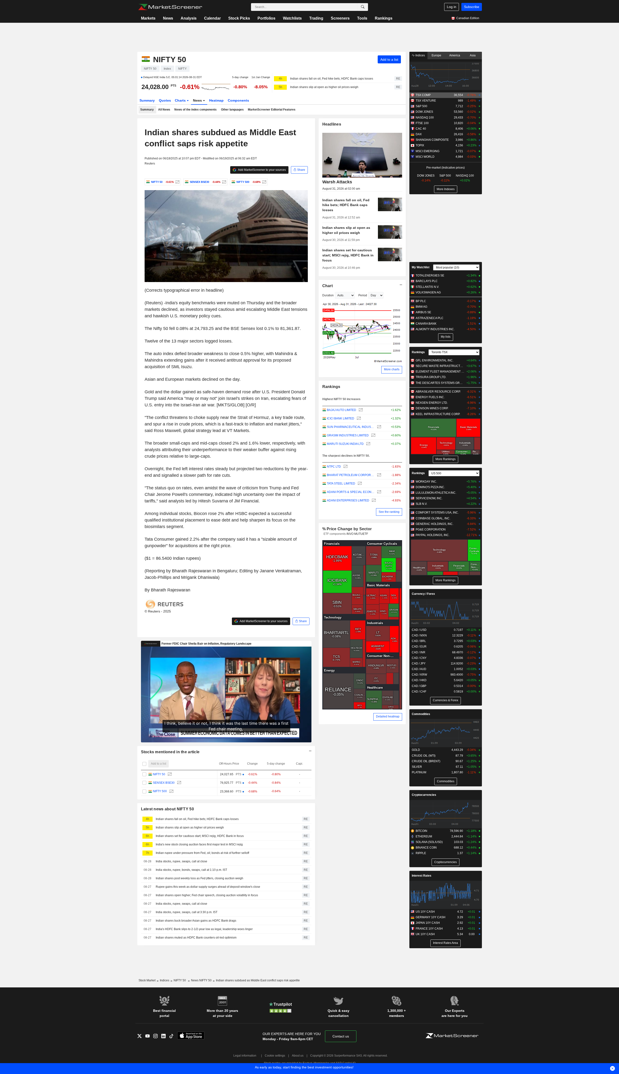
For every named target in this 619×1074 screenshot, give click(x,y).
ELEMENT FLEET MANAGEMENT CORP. (440, 371)
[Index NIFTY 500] (263, 182)
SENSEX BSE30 (164, 782)
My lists (445, 336)
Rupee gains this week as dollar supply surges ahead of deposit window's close (208, 886)
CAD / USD (419, 630)
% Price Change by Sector (347, 529)
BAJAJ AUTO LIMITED (341, 410)
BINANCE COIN (426, 847)
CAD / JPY (419, 663)
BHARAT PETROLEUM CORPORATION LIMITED (351, 475)
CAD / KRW (419, 674)
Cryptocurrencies (424, 795)
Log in (451, 7)
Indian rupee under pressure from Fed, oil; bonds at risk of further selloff (202, 853)
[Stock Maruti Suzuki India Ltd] (367, 444)
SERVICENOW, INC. (429, 498)
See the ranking (389, 512)
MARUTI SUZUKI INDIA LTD (345, 444)
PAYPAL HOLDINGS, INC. (433, 535)
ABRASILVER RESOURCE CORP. (438, 391)
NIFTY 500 (160, 791)
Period (362, 295)
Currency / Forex (423, 594)
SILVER (417, 766)
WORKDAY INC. (426, 481)
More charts (391, 369)
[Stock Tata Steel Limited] (359, 483)
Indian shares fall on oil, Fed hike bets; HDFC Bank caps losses (331, 78)
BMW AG (421, 306)
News (168, 18)
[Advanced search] (362, 7)
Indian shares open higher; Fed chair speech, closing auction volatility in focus (207, 895)
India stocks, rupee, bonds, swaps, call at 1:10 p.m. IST (191, 870)
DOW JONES (424, 111)
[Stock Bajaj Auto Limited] (360, 410)
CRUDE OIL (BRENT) (426, 761)
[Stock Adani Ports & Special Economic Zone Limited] (378, 492)
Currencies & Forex (445, 700)
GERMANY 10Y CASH (430, 917)
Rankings (383, 18)
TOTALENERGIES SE (430, 275)
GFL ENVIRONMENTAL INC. (434, 360)
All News (164, 109)
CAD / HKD (419, 680)
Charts (181, 100)
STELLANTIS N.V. (427, 287)
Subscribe (471, 7)
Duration (328, 295)
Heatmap (216, 100)
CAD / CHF (419, 691)
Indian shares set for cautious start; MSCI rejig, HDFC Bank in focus (200, 836)
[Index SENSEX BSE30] (223, 182)
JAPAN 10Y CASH (428, 923)
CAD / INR (418, 652)
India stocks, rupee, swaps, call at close (181, 861)
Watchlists (292, 18)
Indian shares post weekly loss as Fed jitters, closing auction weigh (199, 878)
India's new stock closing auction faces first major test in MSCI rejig (199, 844)
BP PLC (421, 301)
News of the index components (195, 109)
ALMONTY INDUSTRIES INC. (435, 329)
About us (297, 1055)
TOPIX (420, 145)
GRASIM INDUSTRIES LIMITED (348, 435)
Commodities (421, 714)
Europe (436, 55)
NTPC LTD (334, 466)
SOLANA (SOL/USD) (429, 842)
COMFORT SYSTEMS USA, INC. (437, 512)
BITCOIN (421, 831)
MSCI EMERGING (427, 151)
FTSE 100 (422, 123)
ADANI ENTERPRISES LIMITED (348, 500)
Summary (147, 100)
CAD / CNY (419, 658)
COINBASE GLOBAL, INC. (433, 518)
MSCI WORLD (425, 156)
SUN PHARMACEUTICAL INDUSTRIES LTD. (351, 427)
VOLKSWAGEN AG (428, 292)
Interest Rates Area (445, 943)
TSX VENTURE (426, 100)
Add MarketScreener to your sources (261, 170)
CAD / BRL (419, 641)
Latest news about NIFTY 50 (167, 809)
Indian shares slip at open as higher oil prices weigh (324, 87)
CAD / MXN (419, 635)
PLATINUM (419, 772)
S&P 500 (421, 106)
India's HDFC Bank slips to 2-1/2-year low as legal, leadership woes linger (204, 929)
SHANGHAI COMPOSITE (432, 140)
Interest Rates (421, 875)
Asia (473, 55)
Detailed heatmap (387, 716)
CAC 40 (421, 128)
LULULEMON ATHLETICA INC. (436, 492)
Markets (148, 18)
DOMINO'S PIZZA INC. (430, 487)
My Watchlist (420, 267)
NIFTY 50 (159, 774)
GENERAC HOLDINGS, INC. (434, 524)
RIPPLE (421, 853)
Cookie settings (275, 1055)
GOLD (416, 750)
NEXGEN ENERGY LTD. (432, 402)
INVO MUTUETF (357, 534)
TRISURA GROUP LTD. (431, 377)
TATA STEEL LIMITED (341, 483)
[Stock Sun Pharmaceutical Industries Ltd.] (378, 427)
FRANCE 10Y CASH (429, 928)
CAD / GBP (419, 686)
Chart (327, 286)
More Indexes (446, 189)
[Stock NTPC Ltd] (344, 466)
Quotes (165, 100)
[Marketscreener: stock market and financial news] (170, 7)
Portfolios (266, 18)
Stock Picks (239, 18)
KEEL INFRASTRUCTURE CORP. (438, 414)
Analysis (189, 18)
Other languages (232, 109)
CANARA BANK (426, 323)
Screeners (340, 18)
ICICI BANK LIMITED (340, 418)
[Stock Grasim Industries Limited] (372, 435)
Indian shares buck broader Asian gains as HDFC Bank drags (196, 920)
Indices (420, 55)
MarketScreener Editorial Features (271, 109)
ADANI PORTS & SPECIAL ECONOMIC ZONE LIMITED (351, 492)
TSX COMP (423, 95)
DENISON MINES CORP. (432, 408)
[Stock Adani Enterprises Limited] (373, 500)
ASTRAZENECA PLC (429, 318)
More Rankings (445, 459)
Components (238, 100)
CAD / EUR (419, 646)
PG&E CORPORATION (431, 529)
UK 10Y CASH (425, 934)
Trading (316, 18)
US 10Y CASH (425, 911)
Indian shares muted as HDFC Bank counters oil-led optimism (196, 937)
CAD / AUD (419, 669)
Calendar (212, 18)
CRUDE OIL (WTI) (423, 755)
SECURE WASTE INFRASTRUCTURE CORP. (440, 366)
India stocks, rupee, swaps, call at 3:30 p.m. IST (186, 912)
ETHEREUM (424, 836)
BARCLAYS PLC (427, 281)
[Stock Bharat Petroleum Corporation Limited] (378, 475)
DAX (419, 134)
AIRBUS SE (423, 312)
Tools (362, 18)
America (454, 55)
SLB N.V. (421, 504)
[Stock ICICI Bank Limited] (358, 418)
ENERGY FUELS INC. (430, 397)
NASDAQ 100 (425, 117)
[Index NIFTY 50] (176, 182)
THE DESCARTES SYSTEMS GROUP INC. (440, 383)
